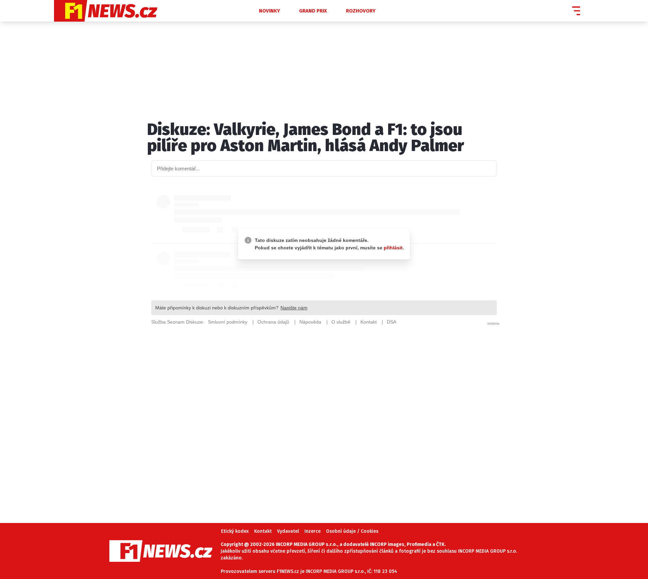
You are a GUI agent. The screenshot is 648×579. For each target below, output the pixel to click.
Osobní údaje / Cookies (352, 531)
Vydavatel (288, 531)
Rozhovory (361, 11)
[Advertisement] (324, 414)
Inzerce (312, 531)
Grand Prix (313, 11)
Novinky (269, 11)
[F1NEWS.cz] (142, 11)
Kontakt (263, 531)
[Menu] (576, 10)
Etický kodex (235, 531)
